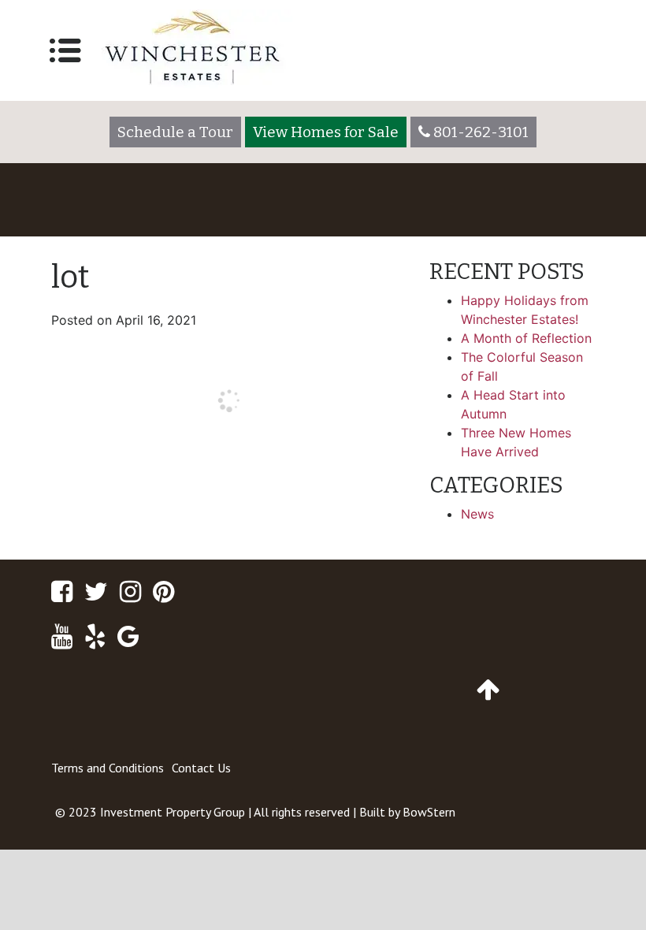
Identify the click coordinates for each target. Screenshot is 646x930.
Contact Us (201, 768)
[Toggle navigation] (65, 50)
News (477, 514)
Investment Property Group (172, 812)
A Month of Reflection (526, 338)
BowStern (429, 812)
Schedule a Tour (175, 132)
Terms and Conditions (107, 768)
